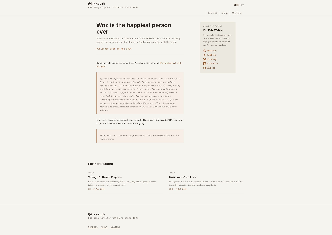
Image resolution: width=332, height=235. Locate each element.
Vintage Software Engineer (105, 177)
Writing (237, 13)
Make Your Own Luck (182, 177)
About (225, 13)
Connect (212, 13)
